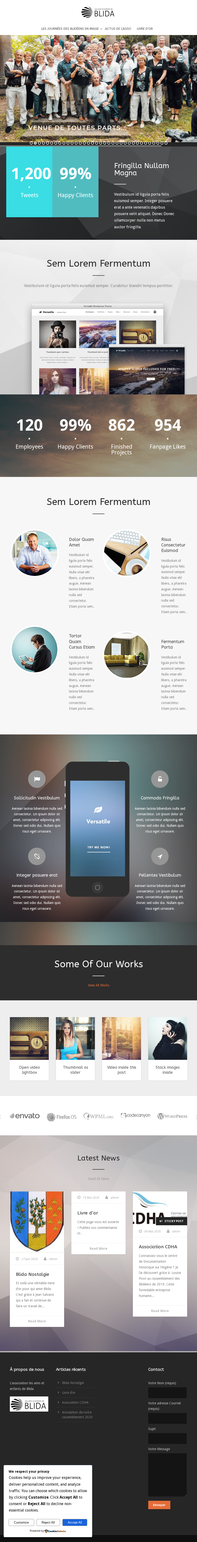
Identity (28, 1047)
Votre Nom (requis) (162, 1383)
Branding (156, 1047)
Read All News (98, 1179)
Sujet (152, 1429)
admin (53, 1259)
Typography (128, 1047)
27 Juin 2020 (29, 1259)
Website (41, 1047)
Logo (182, 1047)
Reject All (48, 1522)
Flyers (16, 1047)
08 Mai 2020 (152, 1231)
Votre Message (159, 1449)
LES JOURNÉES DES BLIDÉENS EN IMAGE (70, 28)
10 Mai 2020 (91, 1197)
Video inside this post (121, 1070)
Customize (21, 1522)
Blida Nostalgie (32, 1274)
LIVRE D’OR (145, 28)
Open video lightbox (29, 1070)
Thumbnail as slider (75, 1070)
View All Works (98, 985)
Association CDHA (158, 1246)
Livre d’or (87, 1213)
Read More (37, 1321)
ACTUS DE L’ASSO (118, 28)
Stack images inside (168, 1070)
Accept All (75, 1522)
